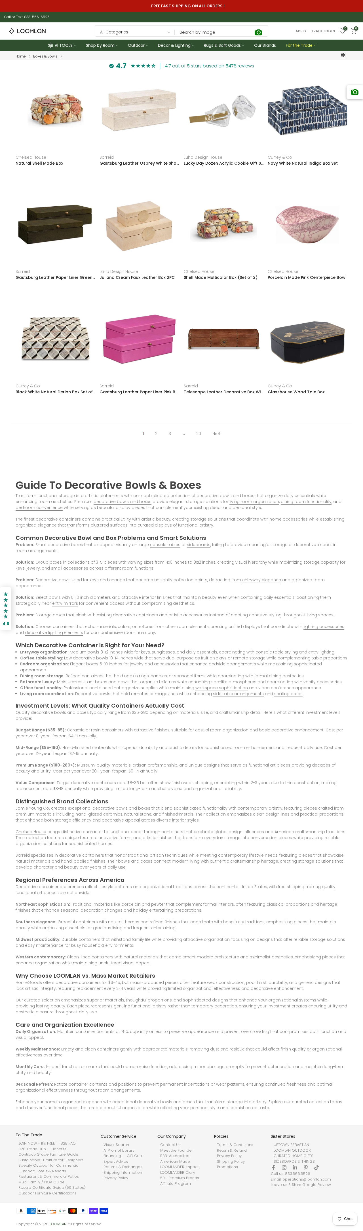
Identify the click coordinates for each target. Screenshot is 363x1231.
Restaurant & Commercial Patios (48, 1176)
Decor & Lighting (174, 45)
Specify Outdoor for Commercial (48, 1165)
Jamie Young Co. (33, 808)
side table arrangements (238, 694)
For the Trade (299, 45)
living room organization (254, 501)
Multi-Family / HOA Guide (41, 1182)
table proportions (329, 658)
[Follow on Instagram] (284, 1167)
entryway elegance (261, 580)
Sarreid (107, 157)
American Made (175, 1161)
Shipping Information (123, 1172)
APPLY (301, 31)
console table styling (277, 652)
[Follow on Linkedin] (294, 1167)
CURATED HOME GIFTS (293, 1155)
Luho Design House (203, 157)
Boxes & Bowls (45, 56)
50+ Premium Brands (179, 1178)
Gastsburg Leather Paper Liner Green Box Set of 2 (55, 278)
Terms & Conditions (235, 1144)
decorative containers (135, 615)
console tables (165, 544)
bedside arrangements (232, 664)
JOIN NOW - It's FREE (36, 1143)
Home (21, 56)
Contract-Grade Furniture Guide (48, 1154)
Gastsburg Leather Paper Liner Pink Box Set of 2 (139, 392)
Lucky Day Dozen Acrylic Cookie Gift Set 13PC (223, 163)
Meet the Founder (176, 1150)
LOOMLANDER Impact (179, 1167)
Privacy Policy (116, 1178)
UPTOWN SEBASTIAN (291, 1144)
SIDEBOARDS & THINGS (294, 1161)
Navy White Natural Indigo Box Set (303, 163)
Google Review (316, 1184)
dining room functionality (306, 501)
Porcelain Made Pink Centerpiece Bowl (307, 278)
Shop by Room (100, 45)
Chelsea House (31, 157)
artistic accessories (188, 615)
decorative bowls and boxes (122, 501)
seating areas (288, 694)
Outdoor (136, 45)
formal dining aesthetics (279, 676)
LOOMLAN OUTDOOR (292, 1150)
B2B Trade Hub (32, 1149)
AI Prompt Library (119, 1150)
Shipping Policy (231, 1161)
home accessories (288, 519)
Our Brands (265, 45)
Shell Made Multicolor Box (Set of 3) (221, 278)
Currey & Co (280, 157)
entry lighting (321, 652)
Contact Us (170, 1144)
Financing (112, 1155)
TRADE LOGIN (323, 31)
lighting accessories (323, 626)
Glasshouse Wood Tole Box (296, 392)
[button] (5, 608)
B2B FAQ (68, 1143)
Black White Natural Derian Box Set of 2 (55, 392)
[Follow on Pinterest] (305, 1167)
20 (198, 433)
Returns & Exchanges (123, 1167)
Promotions (227, 1167)
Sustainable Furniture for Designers (51, 1160)
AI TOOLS (64, 45)
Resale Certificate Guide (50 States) (51, 1187)
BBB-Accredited (174, 1155)
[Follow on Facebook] (273, 1167)
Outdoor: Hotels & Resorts (42, 1171)
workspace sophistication (221, 688)
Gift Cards (136, 1155)
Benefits (59, 1149)
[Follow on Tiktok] (316, 1167)
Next (216, 433)
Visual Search (116, 1144)
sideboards (198, 544)
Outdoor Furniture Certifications (47, 1193)
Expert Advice (116, 1161)
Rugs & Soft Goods (222, 45)
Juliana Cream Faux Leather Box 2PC (137, 278)
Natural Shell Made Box (39, 163)
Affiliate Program (175, 1183)
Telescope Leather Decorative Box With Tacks (223, 392)
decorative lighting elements (54, 632)
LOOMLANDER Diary (177, 1172)
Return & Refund (232, 1150)
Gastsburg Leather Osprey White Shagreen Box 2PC (139, 163)
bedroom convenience (39, 507)
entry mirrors (65, 603)
